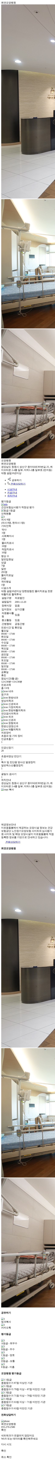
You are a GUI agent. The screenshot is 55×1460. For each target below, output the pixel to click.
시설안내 (12, 489)
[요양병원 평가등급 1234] (4, 504)
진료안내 (12, 492)
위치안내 (12, 496)
